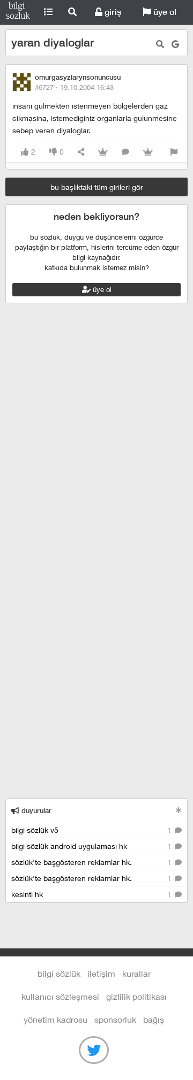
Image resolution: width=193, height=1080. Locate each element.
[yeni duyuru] (179, 810)
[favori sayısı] (103, 152)
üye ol (163, 12)
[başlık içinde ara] (160, 44)
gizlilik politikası (136, 996)
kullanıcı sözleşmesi (60, 996)
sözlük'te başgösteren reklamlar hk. (92, 862)
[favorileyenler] (148, 152)
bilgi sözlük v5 (92, 829)
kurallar (136, 973)
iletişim (101, 973)
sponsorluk (115, 1019)
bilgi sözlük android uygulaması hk (92, 846)
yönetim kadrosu (55, 1019)
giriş (111, 12)
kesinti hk (92, 894)
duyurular (35, 811)
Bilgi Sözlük (18, 12)
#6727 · (74, 87)
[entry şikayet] (174, 152)
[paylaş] (81, 152)
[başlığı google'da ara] (175, 44)
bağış (153, 1019)
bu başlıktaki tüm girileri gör (96, 187)
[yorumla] (125, 152)
